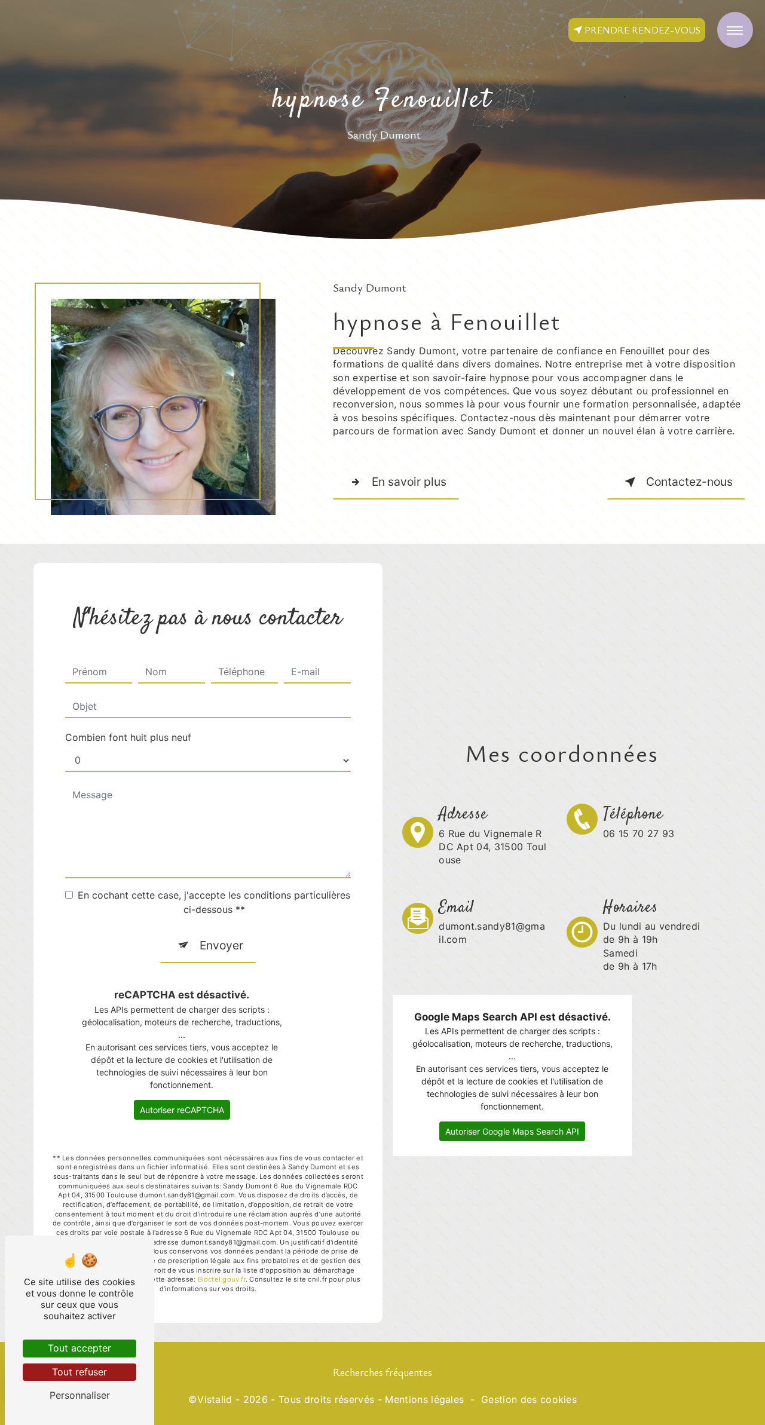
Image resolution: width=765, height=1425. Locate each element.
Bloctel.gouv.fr (222, 1279)
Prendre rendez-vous (642, 29)
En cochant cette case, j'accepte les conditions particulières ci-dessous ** (214, 902)
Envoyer (221, 945)
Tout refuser (79, 1372)
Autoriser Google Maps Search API (512, 1131)
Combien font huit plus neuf (128, 737)
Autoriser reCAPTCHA (182, 1110)
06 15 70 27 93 (638, 833)
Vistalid (214, 1399)
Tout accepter (79, 1348)
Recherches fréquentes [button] (382, 1372)
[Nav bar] (735, 30)
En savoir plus (409, 481)
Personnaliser (80, 1395)
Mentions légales (424, 1399)
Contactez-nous (689, 481)
